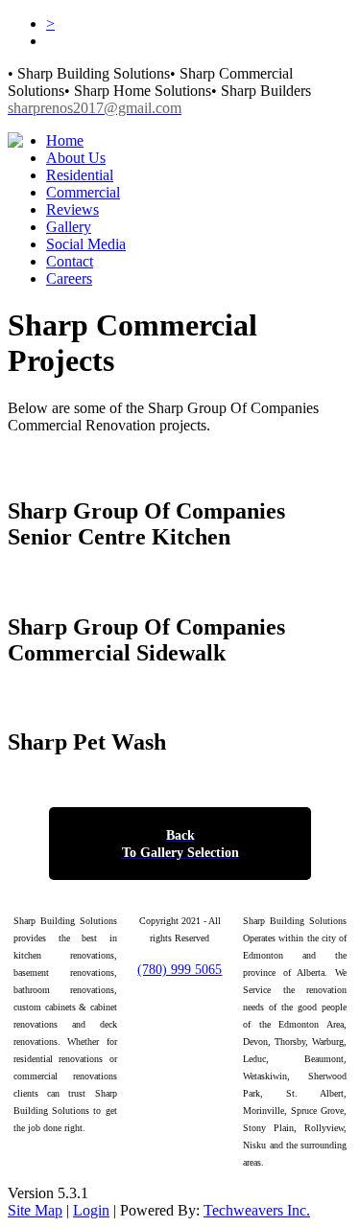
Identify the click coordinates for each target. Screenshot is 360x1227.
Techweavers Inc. (257, 1210)
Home (65, 140)
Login (91, 1210)
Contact (69, 261)
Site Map (35, 1210)
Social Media (86, 244)
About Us (76, 158)
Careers (69, 278)
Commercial (83, 192)
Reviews (72, 209)
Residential (79, 175)
